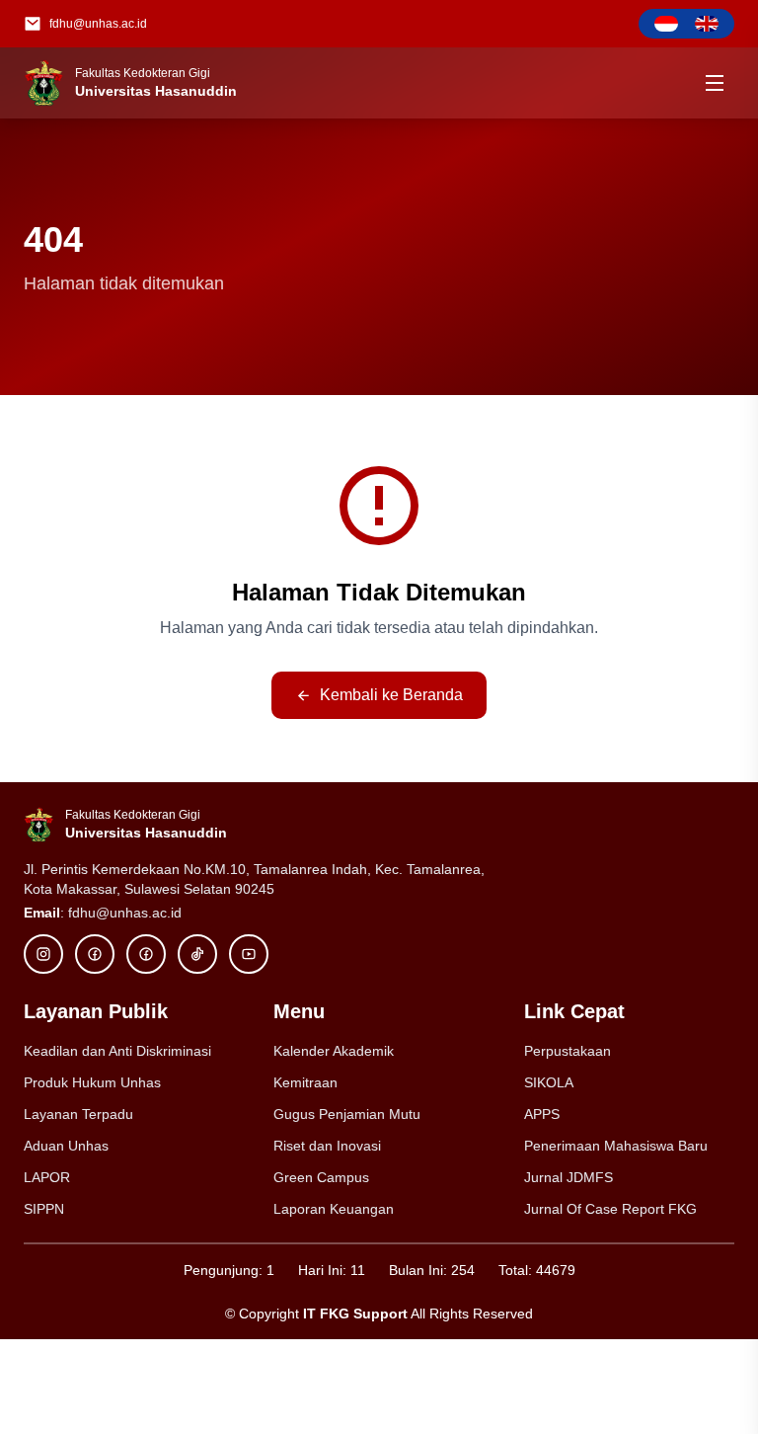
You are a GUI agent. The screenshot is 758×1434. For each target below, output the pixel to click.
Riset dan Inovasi (327, 1146)
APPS (542, 1114)
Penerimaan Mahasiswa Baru (616, 1146)
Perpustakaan (567, 1051)
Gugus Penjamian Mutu (346, 1114)
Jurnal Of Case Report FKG (610, 1209)
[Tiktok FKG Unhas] (197, 954)
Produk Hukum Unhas (92, 1082)
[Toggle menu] (714, 83)
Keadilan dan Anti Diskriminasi (117, 1051)
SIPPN (44, 1209)
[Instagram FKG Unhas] (43, 954)
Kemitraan (305, 1082)
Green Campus (321, 1177)
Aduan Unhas (66, 1146)
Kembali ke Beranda (391, 694)
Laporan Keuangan (333, 1209)
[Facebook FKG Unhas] (94, 954)
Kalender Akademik (333, 1051)
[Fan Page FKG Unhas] (146, 954)
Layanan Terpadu (78, 1114)
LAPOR (47, 1177)
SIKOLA (548, 1082)
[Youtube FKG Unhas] (248, 954)
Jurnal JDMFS (568, 1177)
